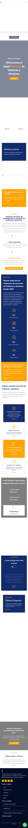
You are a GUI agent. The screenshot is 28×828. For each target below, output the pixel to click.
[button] (14, 32)
